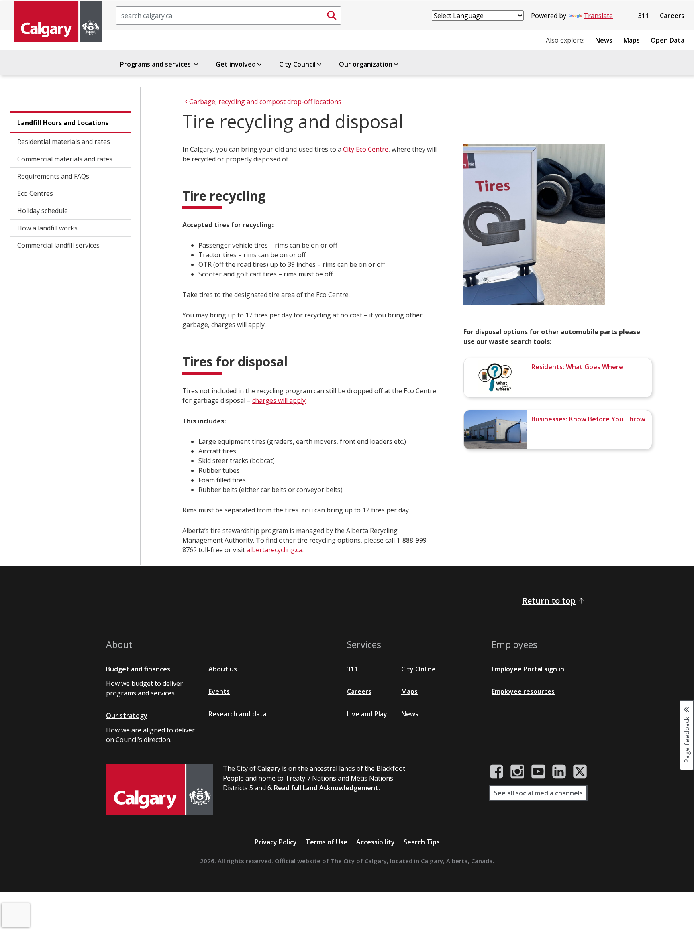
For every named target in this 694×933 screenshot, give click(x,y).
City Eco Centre (365, 149)
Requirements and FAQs (53, 176)
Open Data (667, 40)
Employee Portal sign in (528, 669)
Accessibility (375, 841)
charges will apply (279, 400)
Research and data (237, 713)
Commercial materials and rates (64, 158)
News (603, 40)
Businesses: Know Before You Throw (588, 419)
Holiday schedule (42, 210)
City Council (297, 64)
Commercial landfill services (58, 245)
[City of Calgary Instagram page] (517, 772)
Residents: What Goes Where (577, 366)
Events (219, 691)
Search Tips (422, 841)
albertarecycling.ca (274, 549)
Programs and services (156, 64)
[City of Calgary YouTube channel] (538, 772)
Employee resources (523, 691)
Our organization (365, 64)
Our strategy (126, 715)
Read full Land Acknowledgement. (327, 787)
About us (222, 669)
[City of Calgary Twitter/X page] (580, 772)
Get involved (236, 64)
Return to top (549, 600)
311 (643, 15)
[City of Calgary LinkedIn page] (559, 772)
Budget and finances (138, 669)
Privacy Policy (276, 841)
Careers (672, 15)
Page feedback (686, 739)
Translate (598, 15)
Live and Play (367, 713)
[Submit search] (332, 15)
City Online (418, 669)
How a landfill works (47, 228)
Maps (631, 40)
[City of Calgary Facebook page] (496, 772)
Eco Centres (35, 193)
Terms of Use (326, 841)
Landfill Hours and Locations (62, 122)
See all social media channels (538, 793)
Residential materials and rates (63, 141)
